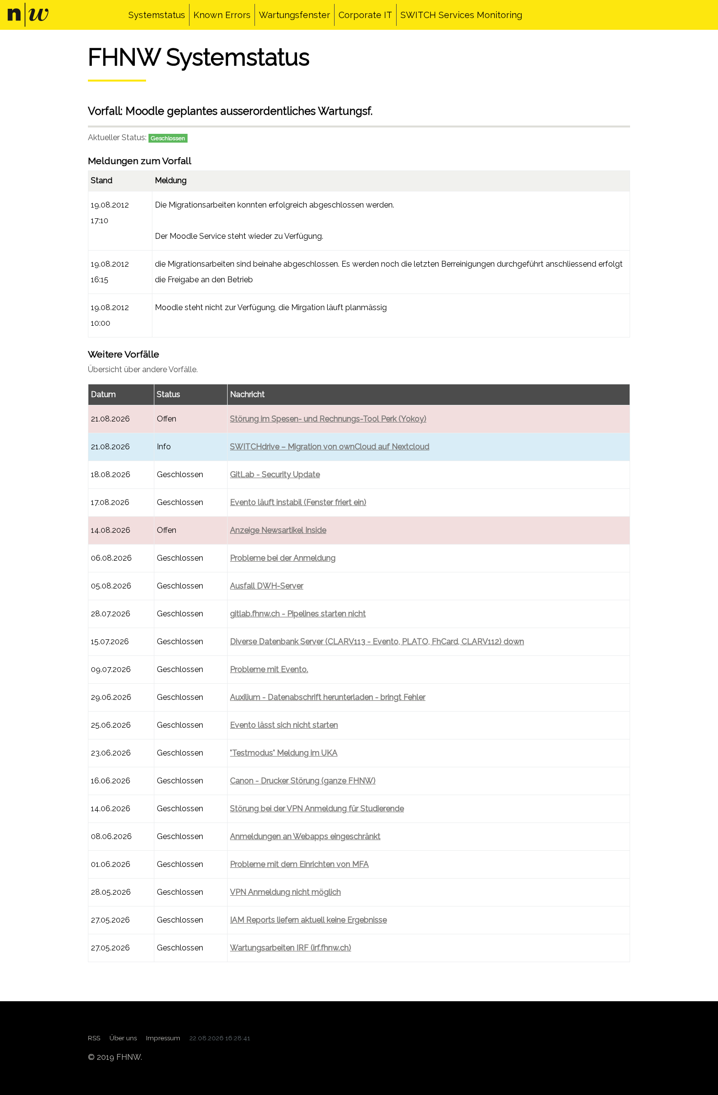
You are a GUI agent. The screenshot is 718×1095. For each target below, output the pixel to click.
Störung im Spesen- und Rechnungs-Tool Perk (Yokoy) (328, 418)
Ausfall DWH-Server (266, 585)
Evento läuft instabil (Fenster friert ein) (298, 502)
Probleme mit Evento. (269, 669)
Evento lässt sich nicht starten (284, 725)
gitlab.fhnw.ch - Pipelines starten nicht (298, 613)
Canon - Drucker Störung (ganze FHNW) (303, 780)
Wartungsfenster (294, 15)
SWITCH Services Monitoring (461, 15)
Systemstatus (156, 15)
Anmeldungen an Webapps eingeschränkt (305, 836)
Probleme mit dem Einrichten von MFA (299, 864)
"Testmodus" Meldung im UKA (284, 753)
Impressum (163, 1038)
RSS (94, 1038)
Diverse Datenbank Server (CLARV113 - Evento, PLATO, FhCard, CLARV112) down (377, 641)
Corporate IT (365, 15)
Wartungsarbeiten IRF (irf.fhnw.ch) (290, 947)
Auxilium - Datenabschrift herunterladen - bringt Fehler (327, 697)
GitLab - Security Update (275, 474)
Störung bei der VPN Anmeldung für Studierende (317, 808)
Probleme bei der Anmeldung (283, 558)
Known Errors (222, 15)
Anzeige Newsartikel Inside (278, 530)
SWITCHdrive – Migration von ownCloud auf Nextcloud (329, 446)
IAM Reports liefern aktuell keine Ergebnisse (308, 920)
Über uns (123, 1038)
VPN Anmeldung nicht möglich (285, 892)
